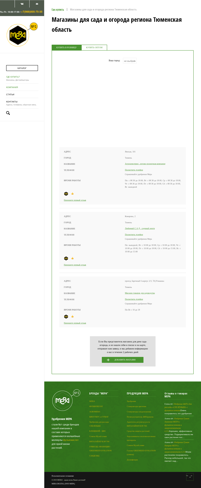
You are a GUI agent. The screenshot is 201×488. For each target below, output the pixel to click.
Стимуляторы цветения (136, 406)
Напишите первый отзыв (75, 200)
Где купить (58, 9)
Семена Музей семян (98, 436)
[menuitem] (22, 68)
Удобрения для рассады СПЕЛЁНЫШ (99, 424)
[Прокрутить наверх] (190, 477)
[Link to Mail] (36, 3)
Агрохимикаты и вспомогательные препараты (141, 438)
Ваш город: (114, 60)
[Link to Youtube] (7, 3)
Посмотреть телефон (134, 170)
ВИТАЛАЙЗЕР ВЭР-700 (99, 441)
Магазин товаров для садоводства (140, 293)
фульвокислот (71, 440)
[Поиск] (21, 113)
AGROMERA (94, 412)
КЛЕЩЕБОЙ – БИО (97, 431)
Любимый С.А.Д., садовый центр (140, 228)
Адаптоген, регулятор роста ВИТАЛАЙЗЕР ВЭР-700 (138, 424)
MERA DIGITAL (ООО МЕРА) (63, 484)
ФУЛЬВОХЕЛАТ (96, 406)
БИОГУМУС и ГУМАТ (98, 417)
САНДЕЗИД (94, 456)
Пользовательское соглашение (63, 476)
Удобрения (131, 401)
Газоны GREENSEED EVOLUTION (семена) (141, 453)
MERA (92, 401)
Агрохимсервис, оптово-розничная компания (145, 164)
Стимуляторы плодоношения (139, 412)
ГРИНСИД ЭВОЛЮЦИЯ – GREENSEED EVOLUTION (100, 449)
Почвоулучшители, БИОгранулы (140, 417)
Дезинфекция (132, 460)
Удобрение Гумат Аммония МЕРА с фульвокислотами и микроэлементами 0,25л (177, 425)
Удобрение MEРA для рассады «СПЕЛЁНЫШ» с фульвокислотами (178, 407)
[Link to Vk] (22, 3)
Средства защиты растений (138, 431)
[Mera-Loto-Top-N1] (22, 34)
